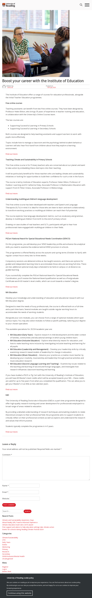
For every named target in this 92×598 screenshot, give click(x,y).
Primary (5, 549)
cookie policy (75, 582)
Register (5, 567)
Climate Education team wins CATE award (17, 525)
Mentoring (6, 547)
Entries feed (6, 571)
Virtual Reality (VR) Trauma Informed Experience (20, 522)
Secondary (6, 554)
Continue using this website (19, 593)
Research (5, 552)
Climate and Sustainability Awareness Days (18, 520)
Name (5, 485)
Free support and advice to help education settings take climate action (28, 527)
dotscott (10, 87)
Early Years (6, 542)
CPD (3, 540)
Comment (7, 454)
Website (5, 498)
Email (5, 492)
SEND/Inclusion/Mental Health (13, 556)
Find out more (12, 154)
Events (4, 545)
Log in (4, 569)
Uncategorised (7, 559)
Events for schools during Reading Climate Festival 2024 (23, 529)
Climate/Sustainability (10, 538)
